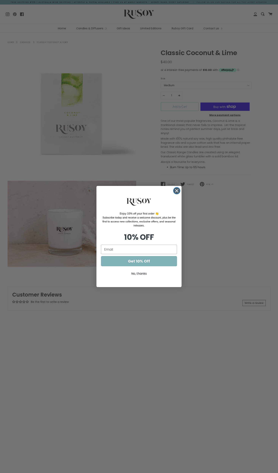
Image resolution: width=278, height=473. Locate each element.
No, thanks (139, 273)
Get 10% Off (139, 261)
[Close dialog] (176, 190)
